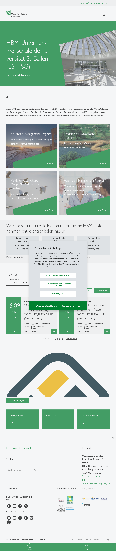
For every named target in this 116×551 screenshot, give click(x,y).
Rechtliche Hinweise (70, 305)
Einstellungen (57, 293)
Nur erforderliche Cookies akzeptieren (58, 284)
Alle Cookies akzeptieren (58, 275)
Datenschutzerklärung (46, 305)
